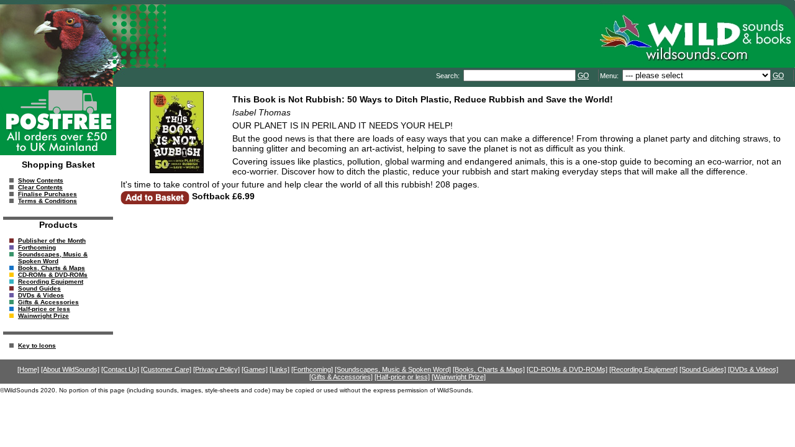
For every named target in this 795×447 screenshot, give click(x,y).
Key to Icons (37, 345)
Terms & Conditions (47, 200)
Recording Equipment (50, 281)
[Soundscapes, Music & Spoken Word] (393, 369)
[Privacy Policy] (216, 369)
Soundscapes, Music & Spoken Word (53, 257)
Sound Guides (39, 288)
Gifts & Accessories (48, 302)
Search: (448, 75)
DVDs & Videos (41, 295)
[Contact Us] (120, 369)
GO (583, 75)
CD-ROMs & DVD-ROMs (53, 274)
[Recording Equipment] (643, 369)
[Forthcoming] (312, 369)
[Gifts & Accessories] (341, 377)
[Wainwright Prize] (459, 377)
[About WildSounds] (70, 369)
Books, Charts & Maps (51, 267)
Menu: (610, 75)
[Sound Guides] (702, 369)
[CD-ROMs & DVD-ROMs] (567, 369)
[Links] (279, 369)
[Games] (255, 369)
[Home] (28, 369)
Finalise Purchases (47, 194)
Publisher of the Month (52, 240)
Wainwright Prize (43, 315)
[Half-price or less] (402, 377)
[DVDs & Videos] (753, 369)
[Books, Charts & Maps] (489, 369)
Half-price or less (44, 308)
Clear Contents (40, 187)
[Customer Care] (166, 369)
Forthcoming (37, 247)
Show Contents (40, 180)
